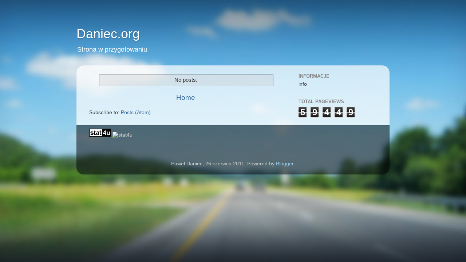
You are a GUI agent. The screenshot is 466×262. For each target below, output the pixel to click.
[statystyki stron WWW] (100, 135)
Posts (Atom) (136, 112)
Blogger (284, 163)
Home (185, 97)
